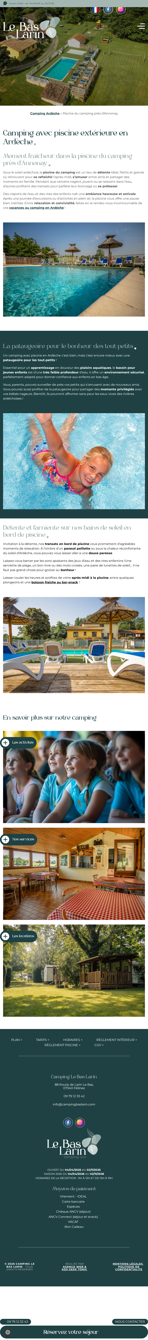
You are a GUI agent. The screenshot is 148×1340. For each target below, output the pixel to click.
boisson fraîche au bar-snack (54, 582)
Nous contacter (130, 1321)
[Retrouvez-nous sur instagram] (121, 9)
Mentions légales (128, 1263)
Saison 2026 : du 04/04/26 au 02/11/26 (31, 3)
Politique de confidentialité (128, 1268)
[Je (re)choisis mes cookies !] (8, 1332)
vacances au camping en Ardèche (36, 208)
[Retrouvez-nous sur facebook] (108, 9)
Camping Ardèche (45, 113)
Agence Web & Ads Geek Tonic (74, 1268)
